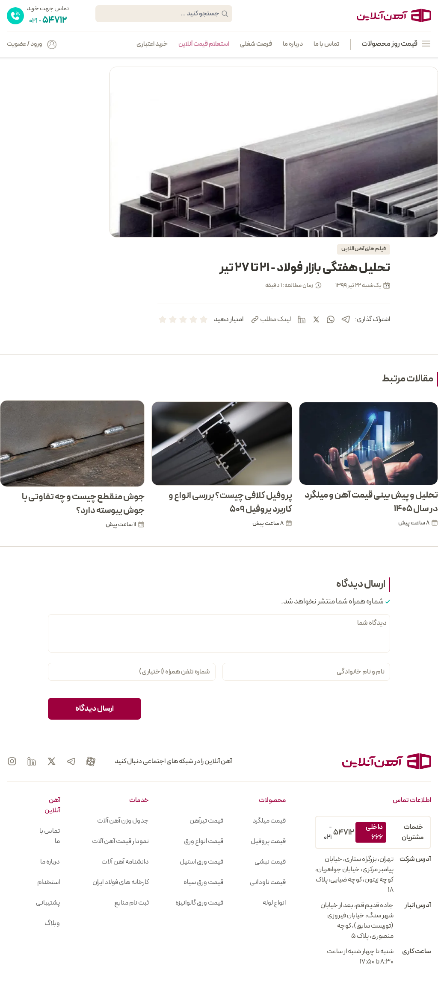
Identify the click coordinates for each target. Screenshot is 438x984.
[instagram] (12, 761)
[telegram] (345, 319)
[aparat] (91, 761)
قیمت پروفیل (268, 841)
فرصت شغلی (256, 44)
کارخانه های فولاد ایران (120, 882)
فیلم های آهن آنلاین (363, 249)
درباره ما (293, 44)
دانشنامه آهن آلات (125, 862)
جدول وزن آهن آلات (123, 821)
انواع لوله (274, 903)
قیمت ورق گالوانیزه (199, 903)
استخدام (48, 882)
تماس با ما (326, 44)
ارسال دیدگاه (94, 709)
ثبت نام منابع (131, 903)
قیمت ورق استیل (201, 862)
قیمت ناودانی (268, 882)
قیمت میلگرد (269, 821)
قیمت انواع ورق (203, 841)
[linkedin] (301, 319)
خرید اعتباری (152, 44)
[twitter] (316, 319)
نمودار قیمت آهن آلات (120, 841)
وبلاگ (52, 923)
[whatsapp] (330, 319)
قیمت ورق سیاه (203, 882)
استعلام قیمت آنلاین (203, 44)
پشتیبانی (48, 903)
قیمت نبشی (270, 862)
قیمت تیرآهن (206, 821)
